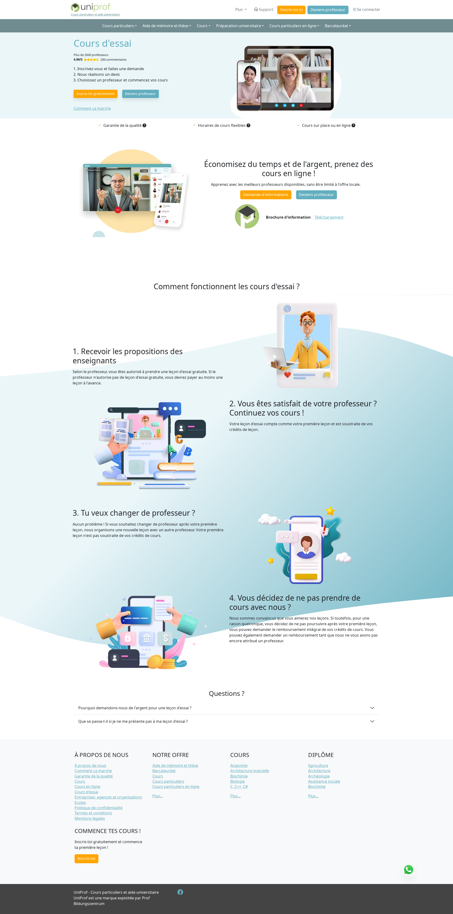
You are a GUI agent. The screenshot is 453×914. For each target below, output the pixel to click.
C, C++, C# (239, 786)
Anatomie (238, 765)
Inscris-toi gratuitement (95, 93)
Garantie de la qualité (94, 776)
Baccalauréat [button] (336, 25)
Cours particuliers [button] (118, 25)
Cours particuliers (168, 781)
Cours (80, 781)
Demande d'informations (265, 194)
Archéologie (319, 776)
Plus (239, 9)
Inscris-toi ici (291, 9)
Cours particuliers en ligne (175, 786)
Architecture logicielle (249, 770)
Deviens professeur (327, 9)
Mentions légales (90, 818)
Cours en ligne (87, 786)
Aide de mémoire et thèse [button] (165, 25)
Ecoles (80, 802)
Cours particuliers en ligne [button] (292, 25)
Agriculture (318, 765)
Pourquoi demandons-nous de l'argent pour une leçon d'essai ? (134, 707)
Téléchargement (329, 217)
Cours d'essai (86, 792)
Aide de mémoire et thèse (175, 765)
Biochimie (239, 776)
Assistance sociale (324, 781)
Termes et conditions (93, 813)
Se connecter (368, 9)
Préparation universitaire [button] (238, 25)
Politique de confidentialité (98, 807)
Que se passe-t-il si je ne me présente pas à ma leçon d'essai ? (133, 721)
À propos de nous (90, 765)
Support (266, 9)
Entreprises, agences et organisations (108, 797)
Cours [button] (202, 25)
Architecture (319, 770)
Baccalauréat (164, 770)
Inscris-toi (86, 858)
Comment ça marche (92, 108)
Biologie (237, 781)
